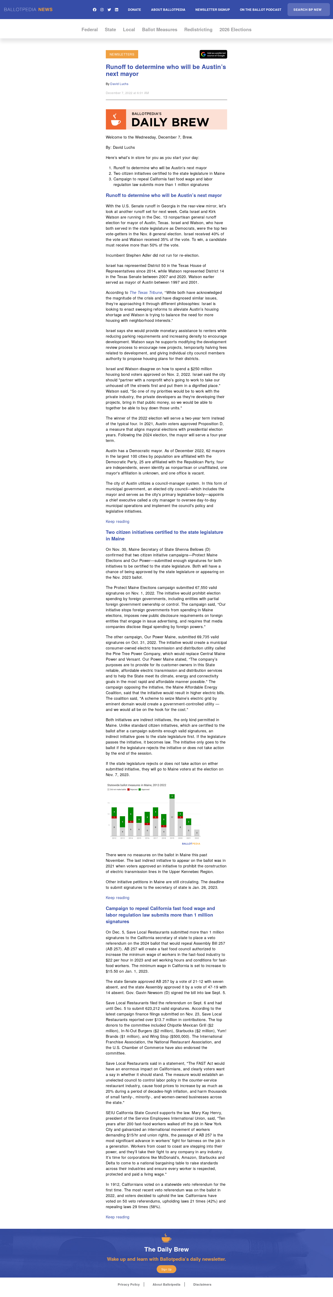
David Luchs (119, 84)
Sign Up (166, 1269)
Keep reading (118, 521)
